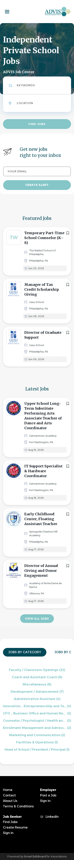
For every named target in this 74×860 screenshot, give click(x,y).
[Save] (68, 233)
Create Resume (15, 827)
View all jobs (37, 618)
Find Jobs (37, 124)
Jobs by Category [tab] (24, 652)
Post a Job (48, 795)
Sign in (45, 801)
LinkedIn (52, 817)
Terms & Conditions (18, 806)
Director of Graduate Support (42, 335)
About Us (10, 801)
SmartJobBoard (35, 856)
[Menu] (7, 11)
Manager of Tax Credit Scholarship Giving (41, 289)
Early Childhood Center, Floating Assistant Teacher (40, 519)
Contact (9, 795)
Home (7, 790)
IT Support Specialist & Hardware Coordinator (43, 471)
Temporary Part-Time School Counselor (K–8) (44, 238)
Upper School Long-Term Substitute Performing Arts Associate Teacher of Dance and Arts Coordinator (43, 415)
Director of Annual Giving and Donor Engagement (41, 570)
